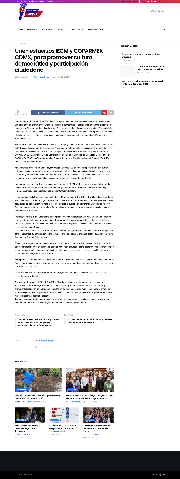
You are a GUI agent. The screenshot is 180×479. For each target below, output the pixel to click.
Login (163, 1)
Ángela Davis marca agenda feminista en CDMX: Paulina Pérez (96, 428)
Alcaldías (32, 1)
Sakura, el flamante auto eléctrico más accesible (150, 68)
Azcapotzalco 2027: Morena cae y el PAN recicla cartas (62, 427)
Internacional (59, 1)
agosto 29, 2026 (40, 402)
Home (17, 44)
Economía (49, 1)
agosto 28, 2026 (22, 437)
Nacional (24, 1)
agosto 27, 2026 (91, 437)
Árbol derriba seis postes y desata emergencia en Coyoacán (27, 428)
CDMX (17, 1)
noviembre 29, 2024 (130, 60)
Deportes (40, 1)
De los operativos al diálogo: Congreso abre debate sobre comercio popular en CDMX (89, 397)
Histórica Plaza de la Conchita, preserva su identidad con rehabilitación (37, 397)
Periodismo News (41, 77)
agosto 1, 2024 (128, 87)
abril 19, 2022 (58, 77)
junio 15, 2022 (144, 73)
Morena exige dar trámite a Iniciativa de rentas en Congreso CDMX (143, 82)
